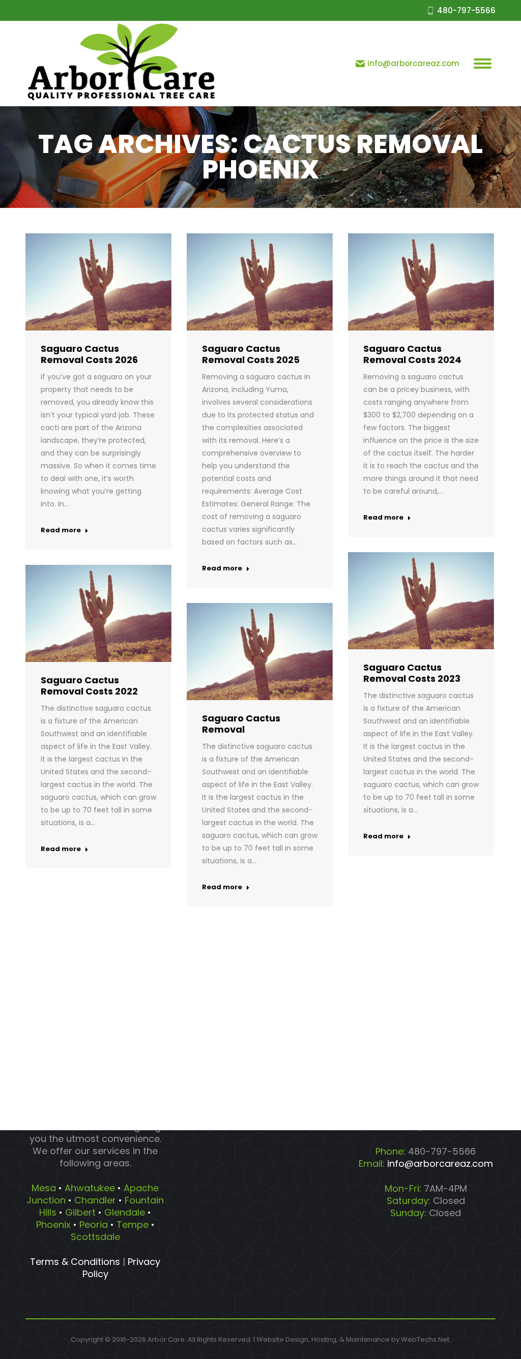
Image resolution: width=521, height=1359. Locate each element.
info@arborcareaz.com (413, 63)
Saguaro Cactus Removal (241, 724)
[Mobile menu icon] (483, 63)
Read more (61, 530)
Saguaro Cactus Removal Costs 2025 (251, 354)
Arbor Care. (167, 1339)
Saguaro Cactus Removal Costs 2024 (412, 354)
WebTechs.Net (425, 1339)
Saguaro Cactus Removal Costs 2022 (89, 686)
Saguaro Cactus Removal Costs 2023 (411, 673)
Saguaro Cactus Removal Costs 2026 (89, 354)
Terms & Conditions (75, 1261)
